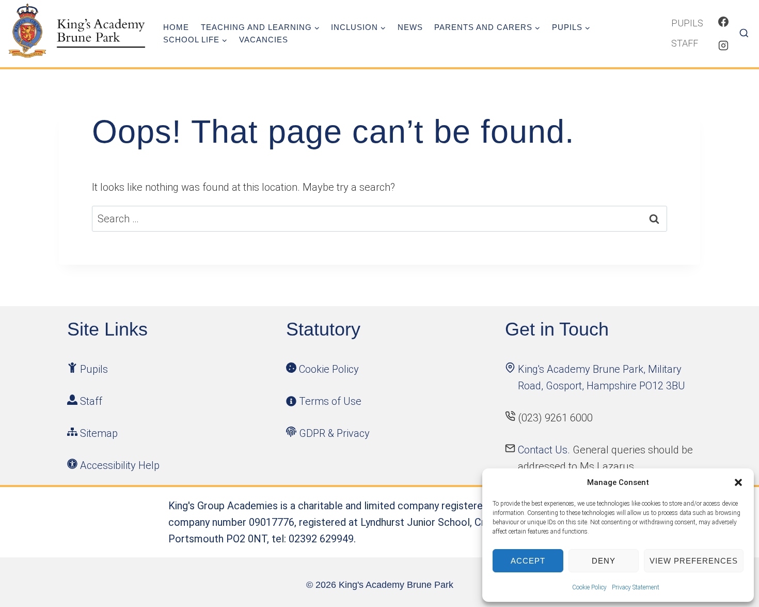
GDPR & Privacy (334, 433)
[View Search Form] (747, 33)
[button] (738, 482)
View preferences (694, 560)
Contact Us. (545, 450)
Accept (528, 560)
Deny (603, 560)
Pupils (687, 23)
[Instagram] (723, 45)
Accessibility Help (120, 465)
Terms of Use (330, 401)
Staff (684, 43)
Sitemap (99, 433)
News (410, 27)
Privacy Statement (635, 587)
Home (176, 27)
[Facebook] (723, 21)
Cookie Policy (589, 587)
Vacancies (263, 39)
